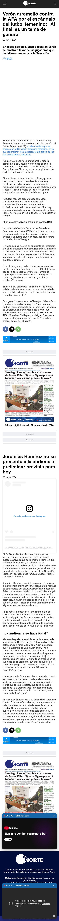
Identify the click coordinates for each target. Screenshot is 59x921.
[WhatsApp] (18, 329)
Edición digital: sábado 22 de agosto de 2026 (29, 425)
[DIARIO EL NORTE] (29, 3)
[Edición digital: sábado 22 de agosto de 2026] (29, 390)
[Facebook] (5, 329)
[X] (12, 329)
